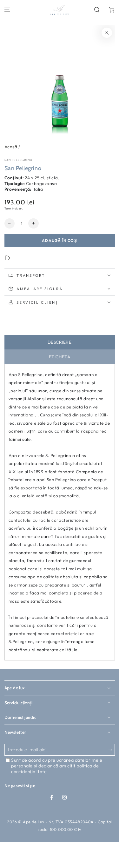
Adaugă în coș (59, 240)
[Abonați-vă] (111, 750)
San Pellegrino (18, 160)
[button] (96, 10)
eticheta (59, 357)
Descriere (60, 342)
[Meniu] (7, 10)
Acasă (10, 146)
